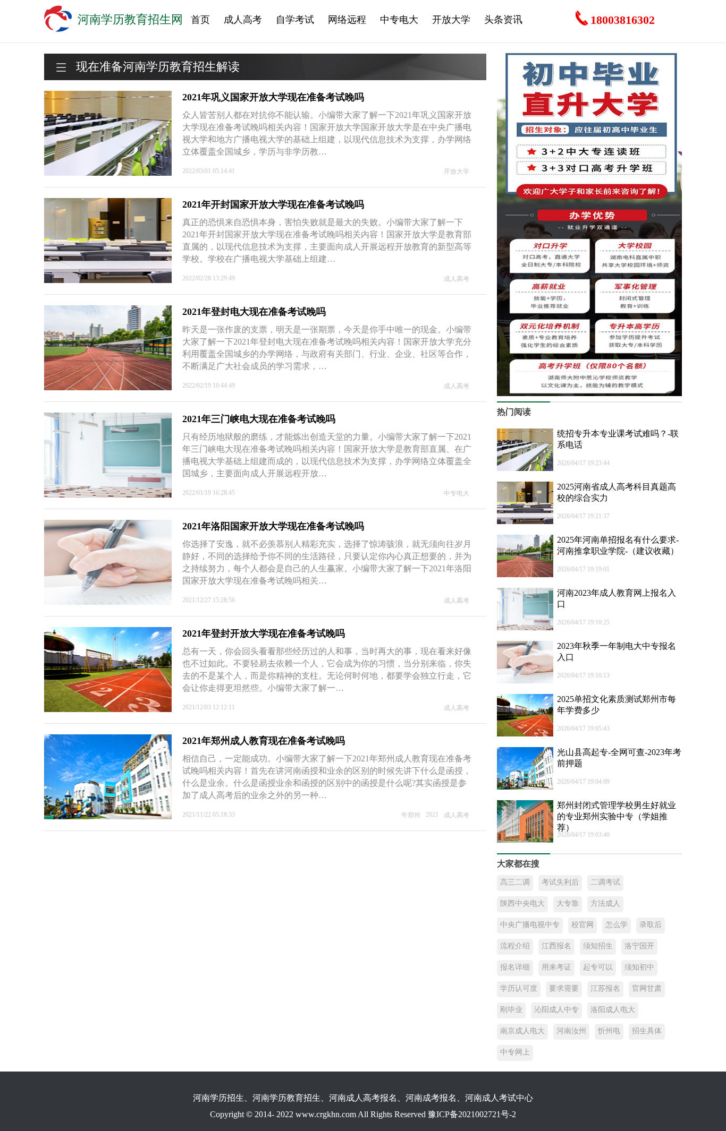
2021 (432, 814)
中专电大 (399, 19)
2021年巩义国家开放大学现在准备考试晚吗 (273, 97)
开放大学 (451, 19)
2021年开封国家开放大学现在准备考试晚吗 (273, 204)
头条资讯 (503, 19)
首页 (200, 19)
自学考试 (295, 19)
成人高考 (243, 19)
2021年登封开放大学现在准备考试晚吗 (263, 633)
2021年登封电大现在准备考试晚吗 (254, 311)
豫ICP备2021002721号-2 (472, 1114)
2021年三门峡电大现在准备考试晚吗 (258, 419)
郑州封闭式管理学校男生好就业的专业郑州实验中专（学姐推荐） (616, 816)
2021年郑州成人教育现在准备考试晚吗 (263, 740)
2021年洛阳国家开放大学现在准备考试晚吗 (273, 526)
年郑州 (410, 815)
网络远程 (347, 19)
